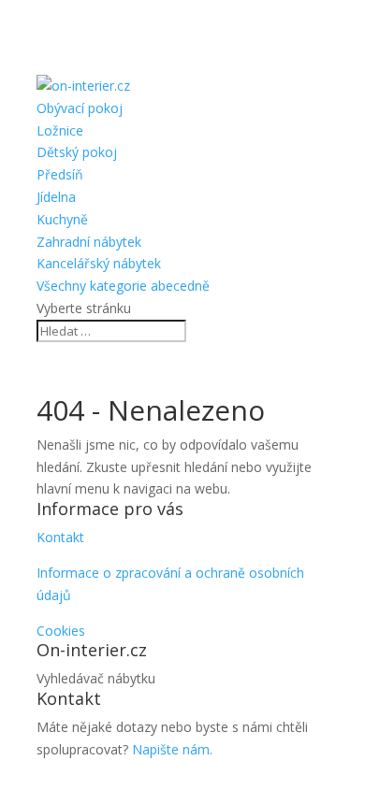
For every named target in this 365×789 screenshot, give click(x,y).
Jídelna (56, 197)
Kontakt (60, 537)
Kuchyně (62, 219)
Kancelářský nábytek (98, 263)
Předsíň (59, 174)
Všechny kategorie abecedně (123, 285)
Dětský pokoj (76, 152)
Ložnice (59, 130)
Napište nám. (172, 749)
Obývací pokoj (79, 108)
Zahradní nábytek (88, 242)
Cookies (60, 630)
